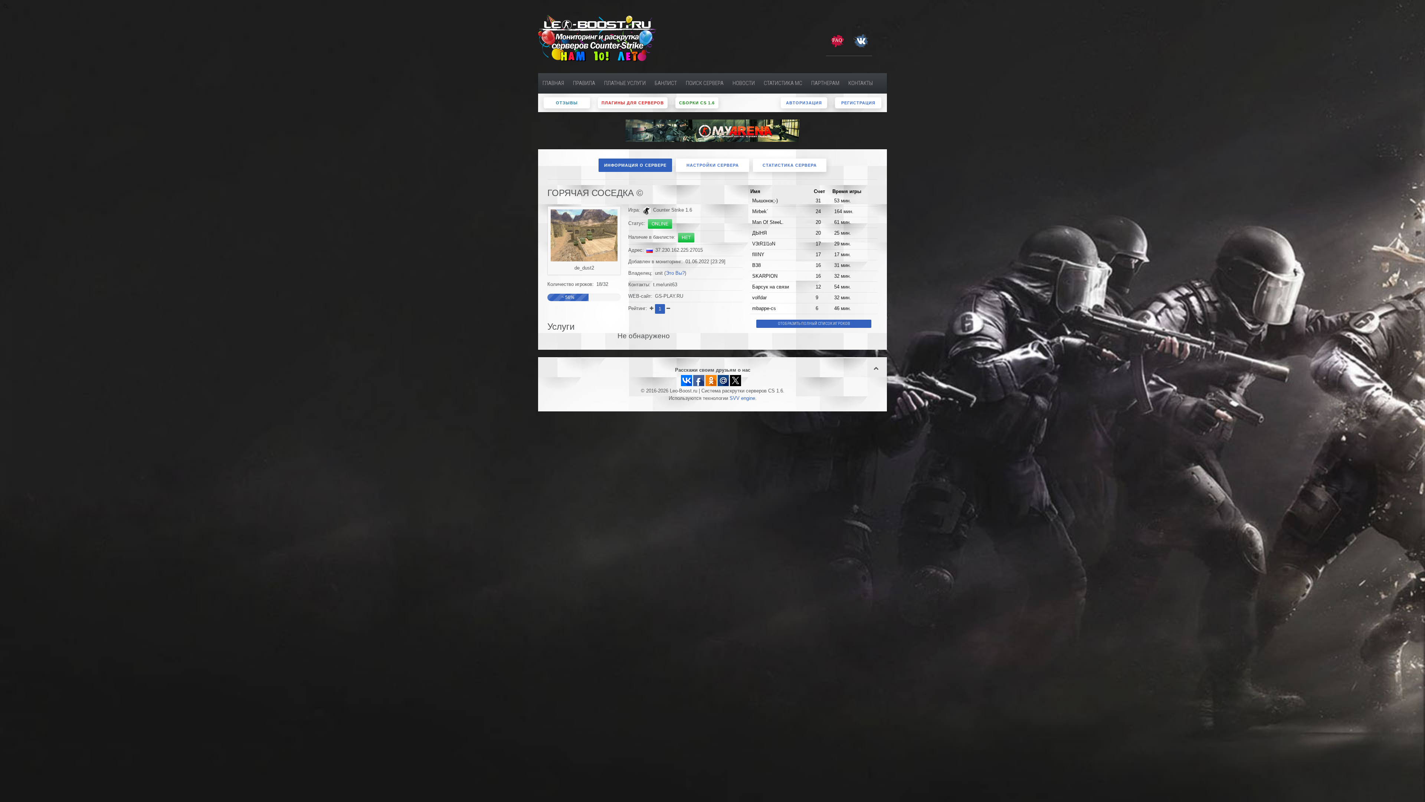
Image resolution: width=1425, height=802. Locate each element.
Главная (553, 83)
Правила (584, 83)
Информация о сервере (635, 165)
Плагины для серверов (633, 103)
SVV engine (742, 398)
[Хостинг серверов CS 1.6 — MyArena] (712, 130)
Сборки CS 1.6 (697, 103)
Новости (744, 83)
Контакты (860, 83)
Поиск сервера (705, 83)
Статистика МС (783, 83)
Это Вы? (675, 273)
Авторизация (804, 103)
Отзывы (567, 103)
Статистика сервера (790, 165)
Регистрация (858, 103)
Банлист (666, 83)
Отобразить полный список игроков (814, 323)
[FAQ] (837, 40)
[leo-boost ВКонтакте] (861, 40)
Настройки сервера (713, 165)
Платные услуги (625, 83)
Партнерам (825, 83)
